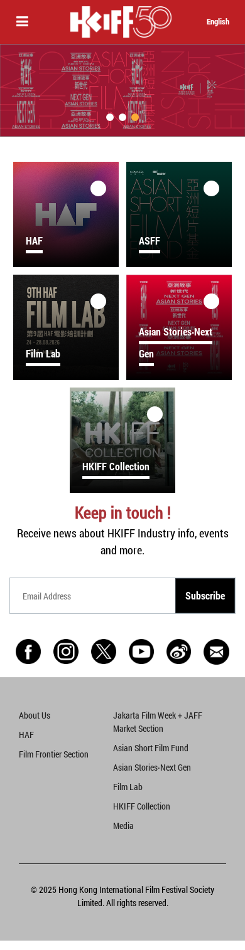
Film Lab (128, 787)
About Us (34, 715)
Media (123, 825)
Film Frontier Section (54, 754)
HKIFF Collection (141, 806)
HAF (26, 735)
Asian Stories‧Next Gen (152, 767)
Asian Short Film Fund (150, 748)
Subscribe (205, 595)
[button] (110, 117)
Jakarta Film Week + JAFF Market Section (157, 721)
